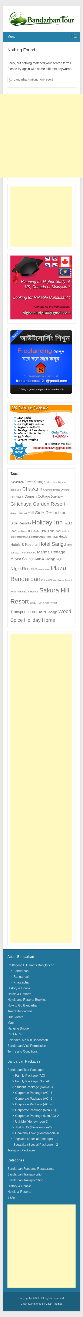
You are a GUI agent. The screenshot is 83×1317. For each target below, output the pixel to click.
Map (10, 1022)
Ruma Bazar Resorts (28, 591)
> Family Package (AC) (28, 1075)
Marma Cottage (51, 552)
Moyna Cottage (22, 559)
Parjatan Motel (42, 569)
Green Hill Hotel (18, 513)
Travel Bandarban (19, 1011)
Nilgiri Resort (22, 568)
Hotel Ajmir (21, 531)
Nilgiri (59, 559)
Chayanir (32, 489)
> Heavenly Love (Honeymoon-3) (35, 1133)
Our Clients (15, 1017)
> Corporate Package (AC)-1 (31, 1093)
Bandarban (17, 482)
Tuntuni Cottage (46, 612)
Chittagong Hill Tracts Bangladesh (30, 965)
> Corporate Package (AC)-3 (31, 1104)
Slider (11, 1197)
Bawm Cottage (34, 482)
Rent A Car (15, 1034)
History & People (19, 988)
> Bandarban (20, 971)
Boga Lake (15, 489)
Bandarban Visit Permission (26, 1045)
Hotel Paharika (22, 537)
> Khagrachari (20, 982)
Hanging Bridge (18, 1028)
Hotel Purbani (38, 537)
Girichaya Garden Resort (37, 504)
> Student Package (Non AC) (32, 1087)
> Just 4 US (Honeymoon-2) (31, 1127)
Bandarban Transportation (25, 1174)
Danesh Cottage (37, 496)
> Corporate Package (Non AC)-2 (35, 1116)
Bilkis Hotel (51, 482)
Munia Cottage (45, 559)
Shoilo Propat (50, 602)
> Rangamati (20, 976)
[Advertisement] (41, 136)
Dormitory (57, 496)
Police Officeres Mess (52, 580)
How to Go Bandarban (22, 1005)
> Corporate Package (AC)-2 (31, 1098)
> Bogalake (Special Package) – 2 (34, 1144)
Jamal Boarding (28, 552)
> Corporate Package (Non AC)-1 (35, 1110)
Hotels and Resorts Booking (26, 999)
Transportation (22, 612)
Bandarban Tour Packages (25, 1070)
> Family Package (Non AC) (31, 1081)
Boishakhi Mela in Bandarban (27, 1040)
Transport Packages (21, 1150)
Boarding (62, 482)
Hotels (63, 536)
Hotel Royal (52, 537)
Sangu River (36, 602)
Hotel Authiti (34, 531)
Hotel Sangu (52, 544)
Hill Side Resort (43, 512)
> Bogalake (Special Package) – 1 (34, 1139)
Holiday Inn (47, 522)
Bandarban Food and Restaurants (30, 1168)
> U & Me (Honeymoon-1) (30, 1121)
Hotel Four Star (50, 531)
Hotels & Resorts (24, 545)
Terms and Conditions (22, 1051)
